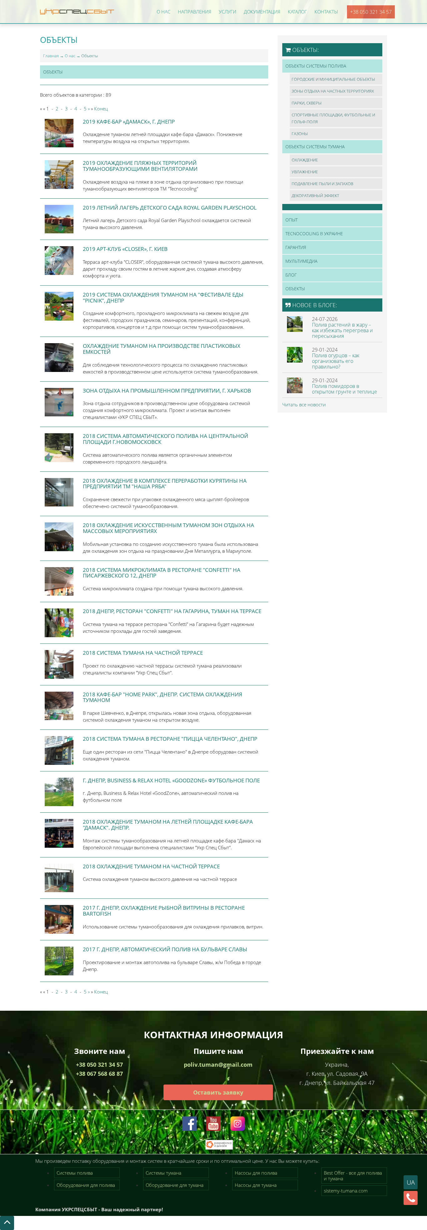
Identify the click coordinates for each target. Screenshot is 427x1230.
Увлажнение (305, 172)
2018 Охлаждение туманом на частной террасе (151, 866)
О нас (70, 55)
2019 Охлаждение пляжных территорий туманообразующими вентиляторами (140, 165)
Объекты (53, 72)
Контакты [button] (326, 11)
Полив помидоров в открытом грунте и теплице (344, 389)
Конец (101, 108)
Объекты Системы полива (315, 66)
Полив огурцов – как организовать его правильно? (335, 361)
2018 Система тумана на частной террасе (143, 652)
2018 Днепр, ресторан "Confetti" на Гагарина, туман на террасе (172, 611)
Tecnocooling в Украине (314, 233)
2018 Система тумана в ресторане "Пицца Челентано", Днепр (170, 738)
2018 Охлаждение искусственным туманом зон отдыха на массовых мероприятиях (168, 528)
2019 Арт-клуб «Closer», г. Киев (125, 248)
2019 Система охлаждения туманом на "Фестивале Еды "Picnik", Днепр (163, 297)
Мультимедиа (301, 261)
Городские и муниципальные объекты (333, 79)
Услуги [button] (227, 11)
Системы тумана (163, 1173)
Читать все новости (304, 404)
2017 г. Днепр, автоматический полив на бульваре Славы (165, 949)
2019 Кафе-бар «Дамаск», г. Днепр (129, 121)
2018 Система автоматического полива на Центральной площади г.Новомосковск (165, 438)
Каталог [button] (297, 11)
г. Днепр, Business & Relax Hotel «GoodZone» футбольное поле (171, 780)
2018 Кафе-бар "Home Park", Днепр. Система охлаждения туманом (162, 697)
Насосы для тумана (256, 1185)
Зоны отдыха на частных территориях (333, 91)
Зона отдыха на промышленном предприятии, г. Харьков (167, 390)
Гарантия (295, 247)
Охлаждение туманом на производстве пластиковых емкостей (161, 348)
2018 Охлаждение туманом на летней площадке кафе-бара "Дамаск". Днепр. (168, 824)
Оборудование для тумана (174, 1185)
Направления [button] (194, 11)
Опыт (291, 220)
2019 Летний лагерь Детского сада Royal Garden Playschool (170, 207)
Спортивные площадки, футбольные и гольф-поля (333, 118)
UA (411, 1182)
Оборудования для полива (86, 1185)
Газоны (300, 133)
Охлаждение (305, 160)
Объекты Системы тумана (314, 147)
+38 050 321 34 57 (371, 11)
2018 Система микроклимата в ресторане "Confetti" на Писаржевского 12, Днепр (161, 572)
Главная (51, 55)
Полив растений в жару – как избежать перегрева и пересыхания (342, 330)
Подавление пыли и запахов (322, 183)
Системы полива (75, 1173)
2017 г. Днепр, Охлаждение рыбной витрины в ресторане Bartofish (164, 910)
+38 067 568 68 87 (99, 1073)
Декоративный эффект (315, 195)
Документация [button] (262, 11)
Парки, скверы (307, 103)
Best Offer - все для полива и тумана (353, 1176)
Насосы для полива (256, 1173)
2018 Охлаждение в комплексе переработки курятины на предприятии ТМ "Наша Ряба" (165, 483)
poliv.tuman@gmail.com (218, 1064)
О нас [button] (163, 11)
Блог (291, 275)
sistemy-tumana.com (346, 1190)
